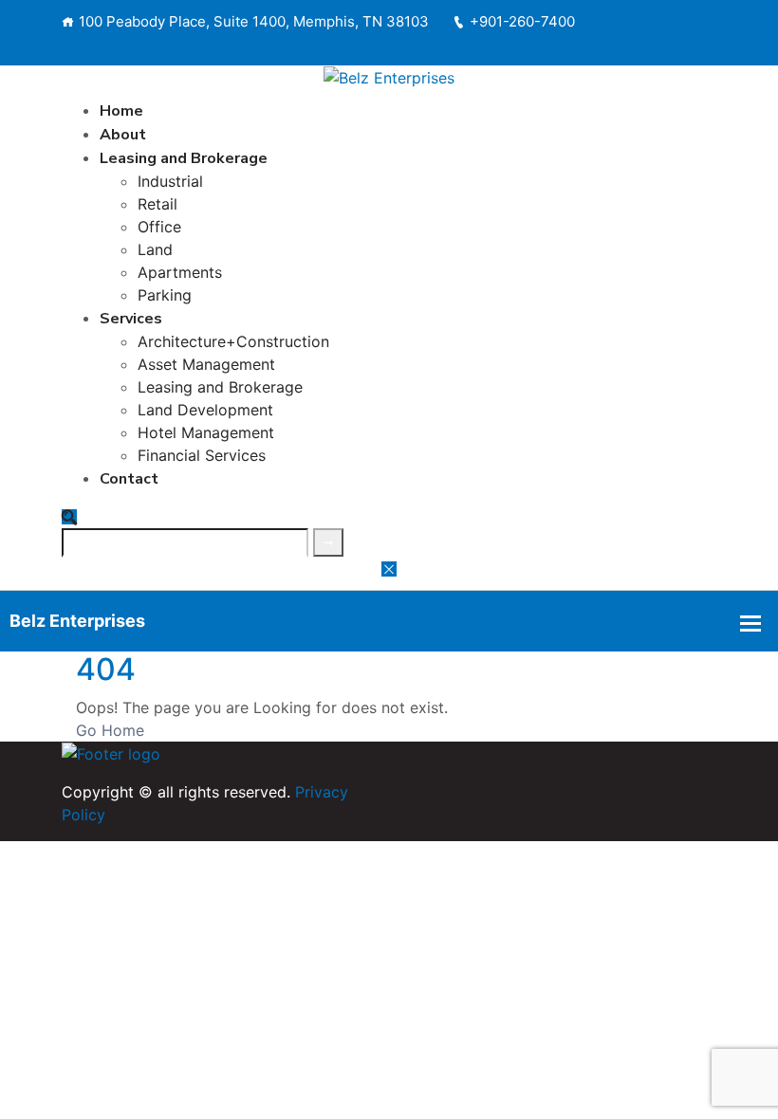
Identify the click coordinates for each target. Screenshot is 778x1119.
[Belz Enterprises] (389, 76)
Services (131, 318)
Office (159, 226)
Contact (129, 478)
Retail (157, 203)
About (123, 134)
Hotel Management (206, 432)
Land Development (205, 409)
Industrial (170, 181)
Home (121, 111)
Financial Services (202, 455)
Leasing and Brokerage (184, 158)
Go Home (110, 730)
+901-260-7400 (522, 21)
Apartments (180, 272)
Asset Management (206, 364)
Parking (165, 294)
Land (155, 249)
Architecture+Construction (233, 341)
